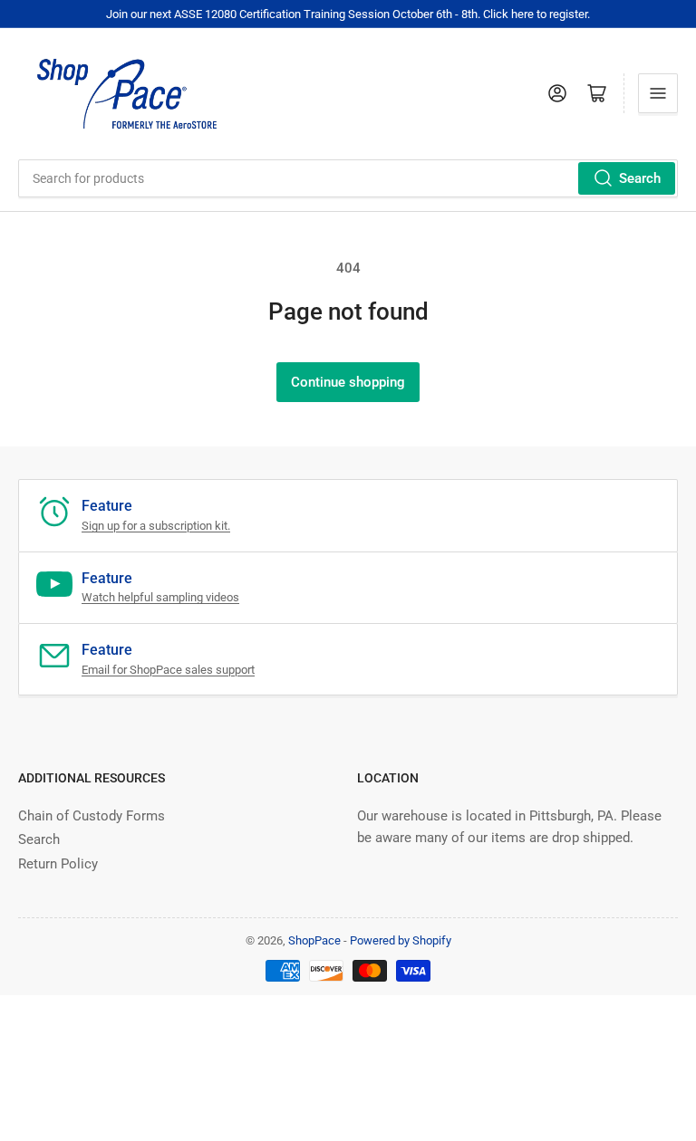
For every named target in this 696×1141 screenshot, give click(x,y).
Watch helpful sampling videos (160, 597)
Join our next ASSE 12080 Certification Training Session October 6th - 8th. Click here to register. (348, 14)
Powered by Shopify (400, 940)
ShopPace (314, 940)
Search (640, 178)
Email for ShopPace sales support (168, 669)
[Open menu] (658, 93)
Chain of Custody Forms (91, 816)
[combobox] (348, 178)
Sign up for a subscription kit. (156, 525)
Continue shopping (348, 382)
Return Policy (58, 864)
